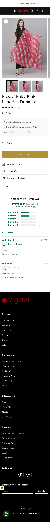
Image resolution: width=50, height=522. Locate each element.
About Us (6, 407)
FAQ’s (5, 453)
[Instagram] (29, 474)
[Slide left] (3, 87)
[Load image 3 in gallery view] (37, 86)
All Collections (9, 381)
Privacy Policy (8, 438)
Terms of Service (10, 448)
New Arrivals (8, 320)
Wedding (6, 325)
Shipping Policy (9, 443)
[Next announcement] (45, 3)
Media (5, 412)
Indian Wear (8, 371)
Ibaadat (5, 335)
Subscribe (41, 491)
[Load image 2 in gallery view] (25, 86)
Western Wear (9, 376)
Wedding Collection (11, 361)
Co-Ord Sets (7, 330)
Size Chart (7, 143)
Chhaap (6, 340)
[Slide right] (47, 87)
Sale (4, 345)
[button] (5, 11)
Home (4, 402)
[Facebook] (21, 474)
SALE (4, 386)
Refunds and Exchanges (13, 433)
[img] (8, 240)
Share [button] (7, 186)
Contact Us (7, 458)
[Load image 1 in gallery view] (12, 86)
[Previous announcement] (5, 3)
